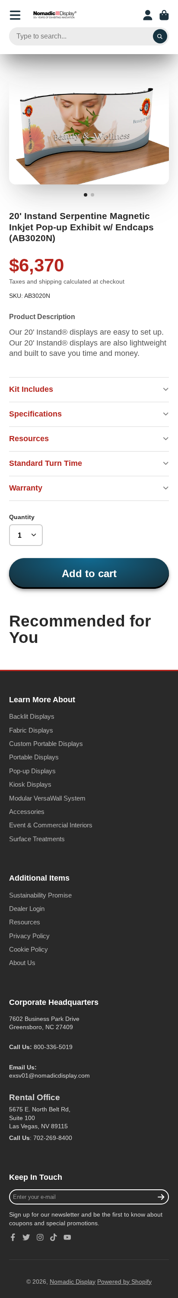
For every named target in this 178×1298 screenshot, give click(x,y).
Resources (24, 922)
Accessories (26, 811)
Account (148, 15)
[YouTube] (67, 1237)
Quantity (22, 516)
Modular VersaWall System (47, 798)
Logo (54, 15)
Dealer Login (26, 908)
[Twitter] (26, 1237)
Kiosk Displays (30, 784)
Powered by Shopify (124, 1281)
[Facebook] (13, 1237)
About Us (22, 962)
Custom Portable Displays (46, 743)
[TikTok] (53, 1237)
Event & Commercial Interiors (50, 825)
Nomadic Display (72, 1281)
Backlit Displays (31, 716)
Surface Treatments (37, 839)
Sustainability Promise (40, 895)
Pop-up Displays (32, 771)
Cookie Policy (28, 949)
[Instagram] (40, 1237)
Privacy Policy (29, 936)
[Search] (160, 36)
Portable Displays (34, 757)
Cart (164, 15)
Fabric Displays (31, 730)
